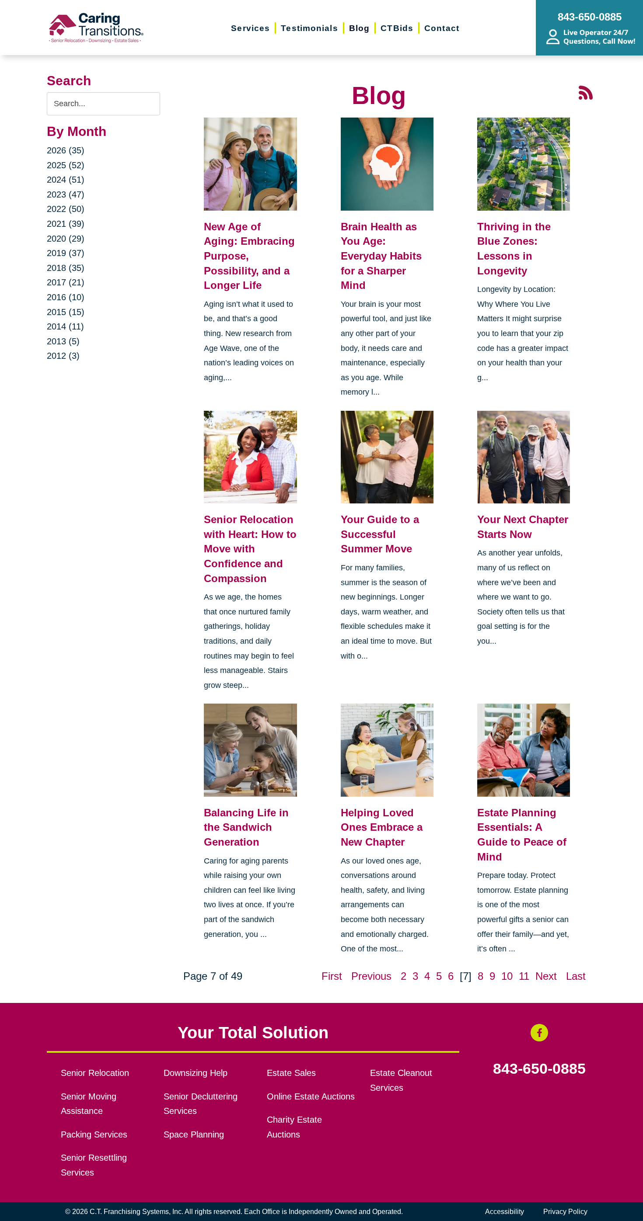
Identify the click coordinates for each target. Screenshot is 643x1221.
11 (524, 976)
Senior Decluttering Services (201, 1104)
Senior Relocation (95, 1073)
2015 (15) (65, 312)
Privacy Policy (565, 1211)
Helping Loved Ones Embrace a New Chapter (382, 827)
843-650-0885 (539, 1068)
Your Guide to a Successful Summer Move (380, 534)
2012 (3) (63, 356)
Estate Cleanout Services (401, 1080)
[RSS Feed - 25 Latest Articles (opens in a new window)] (585, 91)
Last (576, 976)
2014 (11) (65, 326)
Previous (371, 976)
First (332, 976)
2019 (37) (65, 253)
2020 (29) (65, 238)
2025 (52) (65, 165)
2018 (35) (65, 268)
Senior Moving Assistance (88, 1104)
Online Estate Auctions (311, 1096)
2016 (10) (65, 297)
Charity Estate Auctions (294, 1127)
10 (507, 976)
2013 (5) (63, 341)
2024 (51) (65, 179)
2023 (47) (65, 194)
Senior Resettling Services (94, 1165)
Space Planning (194, 1134)
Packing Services (94, 1134)
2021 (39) (65, 224)
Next (546, 976)
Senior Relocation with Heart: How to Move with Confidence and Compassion (250, 548)
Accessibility (504, 1211)
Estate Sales (291, 1073)
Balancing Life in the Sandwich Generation (246, 827)
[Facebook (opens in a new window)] (539, 1032)
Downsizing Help (195, 1073)
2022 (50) (65, 209)
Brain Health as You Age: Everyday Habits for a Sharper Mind (381, 256)
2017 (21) (65, 282)
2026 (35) (65, 150)
